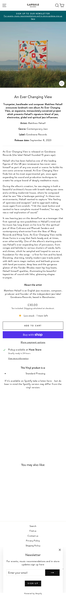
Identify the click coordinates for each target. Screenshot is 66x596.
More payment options (33, 342)
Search (33, 525)
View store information (18, 358)
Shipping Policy (33, 545)
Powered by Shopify (33, 593)
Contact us (33, 535)
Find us (33, 530)
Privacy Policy (33, 540)
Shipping (28, 308)
